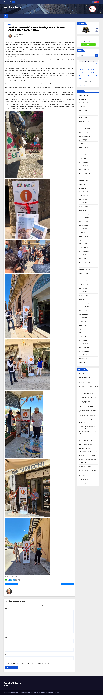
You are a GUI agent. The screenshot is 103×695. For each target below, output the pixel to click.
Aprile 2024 (81, 199)
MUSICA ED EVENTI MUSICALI (87, 451)
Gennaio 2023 (82, 254)
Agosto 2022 (82, 273)
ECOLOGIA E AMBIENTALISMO (87, 386)
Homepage (13, 16)
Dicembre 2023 (82, 214)
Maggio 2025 (82, 151)
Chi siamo (63, 16)
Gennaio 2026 (82, 121)
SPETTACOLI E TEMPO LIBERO (87, 470)
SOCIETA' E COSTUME (85, 466)
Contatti (54, 16)
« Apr (80, 85)
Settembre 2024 (83, 180)
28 (91, 75)
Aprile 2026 (81, 110)
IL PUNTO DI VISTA (84, 419)
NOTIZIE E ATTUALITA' (85, 455)
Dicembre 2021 (82, 303)
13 (88, 69)
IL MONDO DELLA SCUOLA (86, 415)
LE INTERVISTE (34, 16)
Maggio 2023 (82, 240)
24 (80, 75)
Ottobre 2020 (82, 355)
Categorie (22, 16)
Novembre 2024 (83, 173)
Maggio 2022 (82, 284)
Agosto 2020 (82, 362)
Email (6, 646)
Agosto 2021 (82, 317)
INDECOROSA (82, 422)
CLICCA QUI (89, 44)
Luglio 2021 (82, 321)
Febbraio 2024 (82, 206)
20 (88, 72)
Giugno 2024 (82, 191)
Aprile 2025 (81, 154)
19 (85, 72)
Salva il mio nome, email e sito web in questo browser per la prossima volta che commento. (29, 663)
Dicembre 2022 (82, 258)
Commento (8, 608)
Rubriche (44, 16)
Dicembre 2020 (82, 347)
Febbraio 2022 (82, 295)
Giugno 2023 (82, 236)
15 (93, 69)
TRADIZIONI (82, 483)
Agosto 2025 (82, 140)
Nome (7, 637)
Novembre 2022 (83, 262)
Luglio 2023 (82, 232)
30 (96, 75)
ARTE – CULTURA (83, 377)
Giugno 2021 (82, 325)
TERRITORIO (82, 479)
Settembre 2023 (83, 225)
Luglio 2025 (82, 143)
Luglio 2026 (82, 99)
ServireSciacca (12, 7)
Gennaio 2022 (82, 299)
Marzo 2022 (82, 292)
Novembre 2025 (83, 128)
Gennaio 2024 (82, 210)
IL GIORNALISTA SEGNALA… (86, 406)
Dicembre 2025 (82, 125)
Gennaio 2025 (82, 165)
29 (93, 75)
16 (96, 69)
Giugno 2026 (82, 102)
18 (82, 72)
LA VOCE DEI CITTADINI (85, 440)
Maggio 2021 (82, 329)
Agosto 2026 (82, 95)
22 (93, 72)
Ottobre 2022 (82, 266)
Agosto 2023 (82, 228)
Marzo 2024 (82, 203)
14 (91, 69)
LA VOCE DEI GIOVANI (85, 444)
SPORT (81, 475)
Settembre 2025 (83, 136)
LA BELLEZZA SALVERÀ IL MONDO (88, 431)
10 (80, 69)
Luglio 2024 (82, 188)
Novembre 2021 (83, 306)
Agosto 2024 (82, 184)
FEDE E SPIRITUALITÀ (85, 393)
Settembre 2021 (83, 314)
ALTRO (10, 24)
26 (85, 75)
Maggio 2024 (82, 195)
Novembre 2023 (83, 217)
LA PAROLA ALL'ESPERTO (86, 437)
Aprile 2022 (81, 288)
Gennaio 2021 (82, 343)
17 (80, 72)
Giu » (83, 85)
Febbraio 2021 (82, 340)
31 (80, 78)
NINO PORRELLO (19, 34)
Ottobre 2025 (82, 132)
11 (82, 69)
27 (88, 75)
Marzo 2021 (82, 336)
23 (96, 72)
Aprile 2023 (81, 243)
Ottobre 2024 (82, 177)
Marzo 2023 (82, 247)
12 (85, 69)
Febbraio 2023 (82, 251)
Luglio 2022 (82, 277)
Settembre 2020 (83, 358)
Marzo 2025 (82, 158)
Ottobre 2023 (82, 221)
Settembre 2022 (83, 269)
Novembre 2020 (83, 351)
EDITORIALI (82, 390)
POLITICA (81, 463)
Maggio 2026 (82, 106)
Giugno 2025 (82, 147)
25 (82, 75)
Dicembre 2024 (82, 169)
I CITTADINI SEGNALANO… (86, 397)
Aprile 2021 (81, 332)
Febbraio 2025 (82, 162)
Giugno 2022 (82, 280)
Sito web (7, 654)
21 (91, 72)
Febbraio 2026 (82, 117)
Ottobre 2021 (82, 310)
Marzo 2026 (82, 114)
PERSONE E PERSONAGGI (86, 459)
